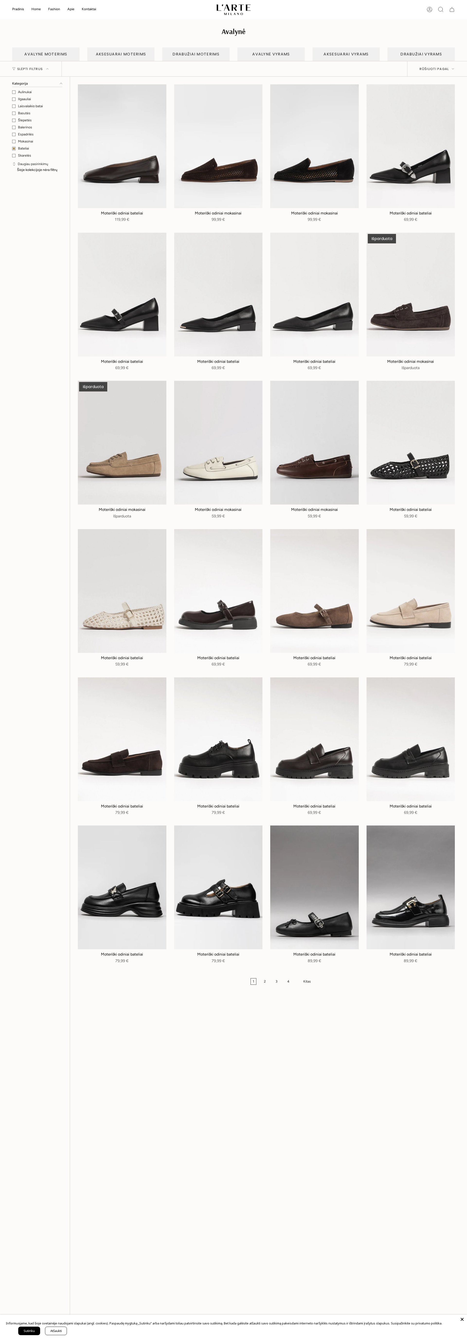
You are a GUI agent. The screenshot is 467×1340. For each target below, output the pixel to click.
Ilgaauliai (24, 99)
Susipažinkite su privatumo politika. (416, 1323)
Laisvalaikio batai (30, 106)
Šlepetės (25, 120)
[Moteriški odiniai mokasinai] (218, 146)
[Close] (462, 1319)
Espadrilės (26, 134)
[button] (36, 10)
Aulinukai (25, 92)
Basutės (24, 113)
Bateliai (23, 148)
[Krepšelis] (452, 9)
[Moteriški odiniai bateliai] (122, 146)
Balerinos (25, 127)
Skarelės (24, 155)
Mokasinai (25, 141)
